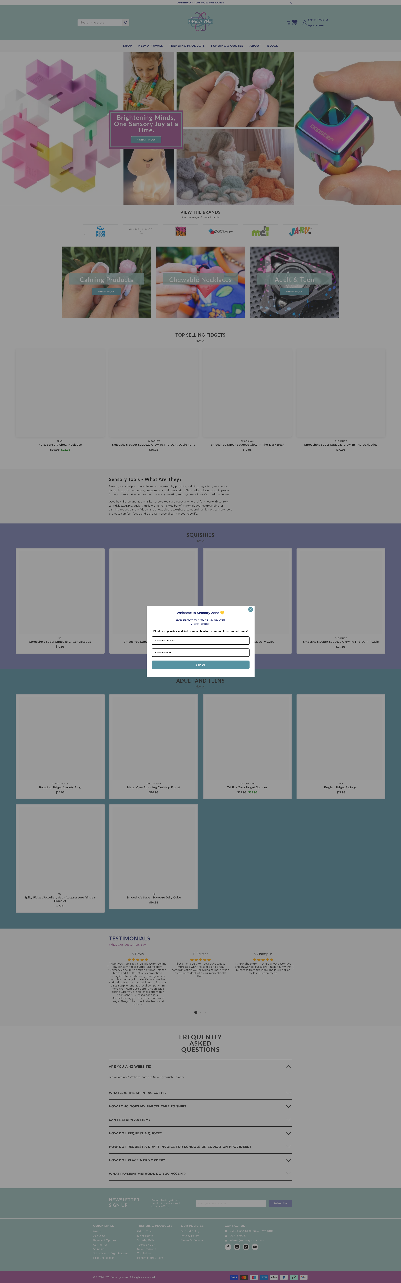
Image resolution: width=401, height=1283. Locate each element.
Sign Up (200, 665)
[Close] (251, 609)
